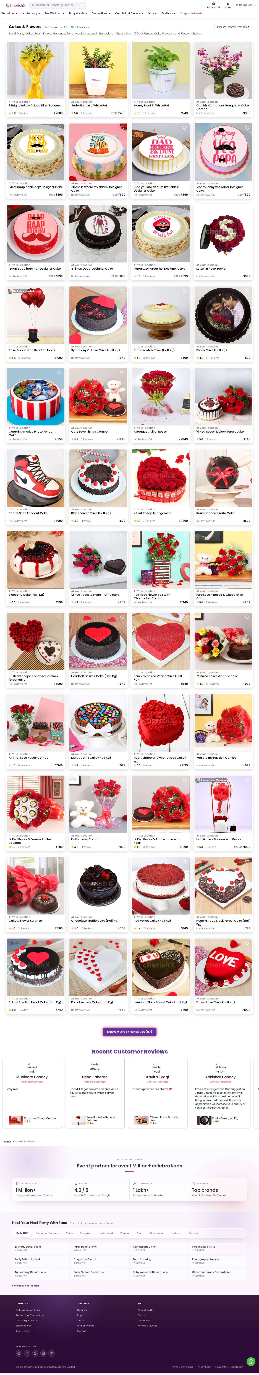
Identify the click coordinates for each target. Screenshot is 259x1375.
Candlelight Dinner (26, 1320)
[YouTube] (51, 1353)
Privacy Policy (204, 1366)
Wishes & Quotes (147, 1325)
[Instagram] (19, 1353)
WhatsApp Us (145, 1310)
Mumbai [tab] (124, 1233)
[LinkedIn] (43, 1353)
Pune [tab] (139, 1233)
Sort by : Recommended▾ (233, 26)
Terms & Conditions (182, 1366)
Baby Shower (23, 1325)
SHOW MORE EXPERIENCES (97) (129, 1031)
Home (7, 1141)
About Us (82, 1310)
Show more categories (25, 1285)
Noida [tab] (69, 1233)
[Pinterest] (35, 1353)
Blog (79, 1315)
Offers (80, 1320)
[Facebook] (27, 1353)
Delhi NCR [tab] (22, 1233)
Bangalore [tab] (86, 1233)
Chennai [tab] (193, 1233)
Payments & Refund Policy (229, 1366)
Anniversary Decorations (30, 1315)
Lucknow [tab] (177, 1233)
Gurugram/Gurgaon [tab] (47, 1233)
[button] (10, 13)
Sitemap (81, 1331)
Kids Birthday (23, 1331)
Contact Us (144, 1320)
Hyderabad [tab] (106, 1233)
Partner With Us (85, 1325)
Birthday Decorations (28, 1310)
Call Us (141, 1315)
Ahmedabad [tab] (157, 1233)
